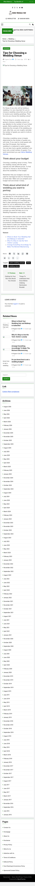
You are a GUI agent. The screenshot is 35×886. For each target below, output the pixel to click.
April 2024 (7, 508)
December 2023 (8, 523)
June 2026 (7, 410)
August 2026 (7, 406)
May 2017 (6, 792)
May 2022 (6, 586)
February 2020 (8, 669)
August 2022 (7, 575)
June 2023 (7, 545)
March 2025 (7, 466)
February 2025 (8, 470)
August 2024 (7, 493)
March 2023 (7, 552)
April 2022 (7, 590)
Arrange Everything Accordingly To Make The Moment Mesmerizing (21, 348)
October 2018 (8, 728)
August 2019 (7, 691)
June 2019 (7, 698)
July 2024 (6, 496)
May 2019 (6, 702)
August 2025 (7, 448)
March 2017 (7, 796)
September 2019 (8, 687)
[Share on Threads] (13, 258)
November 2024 (8, 481)
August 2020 (7, 650)
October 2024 (8, 485)
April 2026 (7, 418)
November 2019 (8, 680)
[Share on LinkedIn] (18, 253)
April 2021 (7, 631)
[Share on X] (14, 253)
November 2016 (8, 803)
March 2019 (7, 710)
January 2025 (8, 474)
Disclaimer (7, 840)
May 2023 (6, 549)
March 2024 (7, 511)
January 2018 (8, 762)
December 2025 (8, 433)
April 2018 (7, 751)
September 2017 (8, 777)
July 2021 (6, 620)
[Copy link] (17, 258)
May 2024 (6, 504)
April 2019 (7, 706)
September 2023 (8, 534)
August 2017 (7, 781)
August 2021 (7, 616)
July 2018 (6, 740)
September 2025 (8, 444)
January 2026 (8, 429)
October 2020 (8, 642)
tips (5, 266)
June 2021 (7, 624)
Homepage (7, 832)
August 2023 (7, 538)
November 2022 (8, 567)
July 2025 (6, 451)
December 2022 (8, 564)
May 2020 (6, 661)
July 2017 (6, 785)
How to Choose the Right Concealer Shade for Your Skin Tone (16, 1)
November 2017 (8, 770)
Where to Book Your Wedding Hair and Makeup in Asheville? (21, 323)
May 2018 (6, 747)
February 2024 (8, 515)
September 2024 (8, 489)
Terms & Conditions (10, 857)
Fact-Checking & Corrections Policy (14, 866)
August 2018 (7, 736)
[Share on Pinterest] (27, 253)
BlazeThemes (21, 879)
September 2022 (8, 571)
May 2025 (6, 459)
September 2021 (8, 612)
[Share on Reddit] (4, 258)
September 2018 (8, 732)
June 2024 (7, 500)
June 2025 (7, 455)
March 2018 (7, 755)
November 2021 (8, 605)
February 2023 (8, 556)
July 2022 (6, 579)
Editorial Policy (8, 862)
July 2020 (6, 654)
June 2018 (7, 743)
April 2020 (7, 665)
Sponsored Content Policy (11, 870)
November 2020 (8, 639)
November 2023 (8, 526)
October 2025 (8, 440)
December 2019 (8, 676)
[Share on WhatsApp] (22, 253)
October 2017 (8, 773)
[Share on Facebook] (9, 253)
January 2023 (8, 560)
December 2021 (8, 601)
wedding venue (14, 266)
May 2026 (6, 414)
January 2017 (8, 800)
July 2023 (6, 541)
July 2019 (6, 695)
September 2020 (8, 646)
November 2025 (8, 436)
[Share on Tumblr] (9, 258)
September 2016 (8, 807)
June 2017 (7, 788)
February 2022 (8, 594)
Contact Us (7, 827)
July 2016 (6, 811)
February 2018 (8, 758)
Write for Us (7, 849)
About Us (6, 836)
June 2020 (7, 657)
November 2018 (8, 725)
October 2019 (8, 683)
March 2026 (7, 421)
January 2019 (8, 717)
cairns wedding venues (17, 263)
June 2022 (7, 582)
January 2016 (8, 815)
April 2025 (7, 463)
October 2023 (8, 530)
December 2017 (8, 766)
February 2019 (8, 713)
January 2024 (8, 519)
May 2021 (6, 627)
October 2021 (8, 609)
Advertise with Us (9, 853)
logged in (16, 304)
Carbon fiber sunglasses (10, 391)
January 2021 (8, 635)
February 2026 (8, 425)
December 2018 (8, 721)
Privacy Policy (8, 845)
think (28, 263)
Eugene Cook (8, 59)
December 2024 (8, 478)
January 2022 (8, 597)
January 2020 (8, 672)
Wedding (7, 48)
